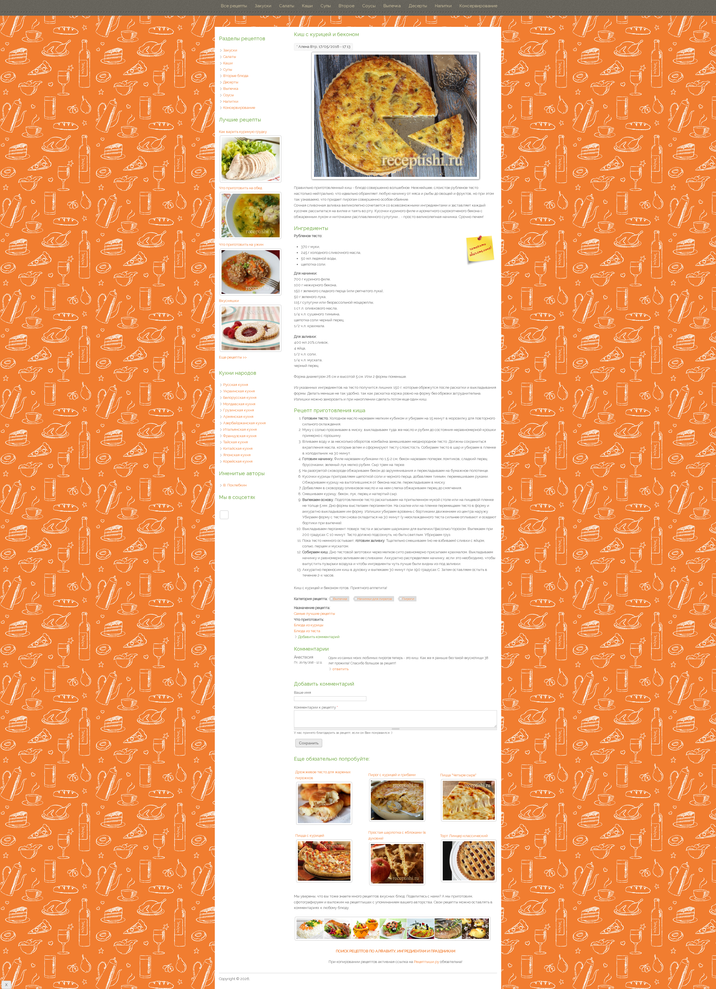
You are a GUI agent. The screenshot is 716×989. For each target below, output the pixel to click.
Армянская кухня (238, 416)
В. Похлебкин (235, 485)
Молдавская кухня (239, 404)
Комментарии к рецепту (316, 707)
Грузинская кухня (238, 410)
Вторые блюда (235, 76)
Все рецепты (234, 5)
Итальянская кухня (240, 429)
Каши (307, 5)
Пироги (408, 599)
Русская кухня (235, 385)
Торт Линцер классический (464, 836)
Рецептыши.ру (426, 962)
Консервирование (478, 5)
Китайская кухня (238, 448)
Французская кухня (239, 436)
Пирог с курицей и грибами (392, 775)
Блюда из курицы (308, 625)
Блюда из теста (307, 631)
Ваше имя (302, 692)
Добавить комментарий (319, 637)
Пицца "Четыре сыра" (458, 775)
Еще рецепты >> (233, 357)
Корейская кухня (238, 461)
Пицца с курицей (309, 835)
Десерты (418, 5)
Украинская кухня (239, 391)
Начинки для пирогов (374, 599)
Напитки (443, 5)
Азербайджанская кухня (244, 423)
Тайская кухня (235, 442)
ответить (340, 669)
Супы (326, 5)
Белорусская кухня (239, 397)
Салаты (286, 5)
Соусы (369, 5)
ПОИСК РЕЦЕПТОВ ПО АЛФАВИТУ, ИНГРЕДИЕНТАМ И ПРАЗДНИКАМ (395, 951)
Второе (346, 5)
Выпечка (392, 5)
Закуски (263, 5)
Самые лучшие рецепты (314, 613)
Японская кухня (237, 455)
